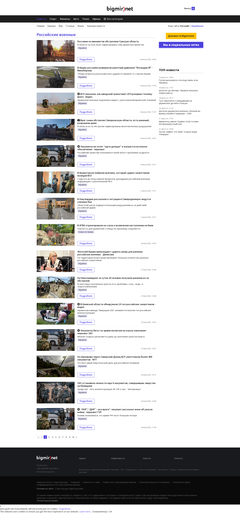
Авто (76, 18)
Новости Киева (85, 231)
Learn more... (85, 511)
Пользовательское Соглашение (154, 482)
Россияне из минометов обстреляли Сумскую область (108, 41)
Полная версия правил (47, 500)
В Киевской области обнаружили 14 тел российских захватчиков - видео (116, 306)
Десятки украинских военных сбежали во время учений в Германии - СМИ (179, 112)
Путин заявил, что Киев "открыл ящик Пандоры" (178, 133)
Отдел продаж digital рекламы (69, 488)
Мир (61, 25)
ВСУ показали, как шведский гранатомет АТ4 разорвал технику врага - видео (114, 95)
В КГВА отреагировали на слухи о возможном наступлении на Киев (115, 225)
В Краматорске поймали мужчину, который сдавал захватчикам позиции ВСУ (113, 174)
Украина (51, 25)
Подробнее (86, 59)
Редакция (75, 482)
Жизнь (81, 25)
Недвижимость (118, 458)
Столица (70, 25)
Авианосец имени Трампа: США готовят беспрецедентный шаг (179, 122)
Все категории (115, 18)
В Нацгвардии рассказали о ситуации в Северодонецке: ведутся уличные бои (114, 200)
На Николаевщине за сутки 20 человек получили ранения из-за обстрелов (113, 279)
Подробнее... (65, 508)
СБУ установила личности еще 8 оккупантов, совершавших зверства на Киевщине (116, 384)
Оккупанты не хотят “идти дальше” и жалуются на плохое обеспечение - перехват (112, 148)
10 (73, 437)
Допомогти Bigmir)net (181, 35)
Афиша (96, 18)
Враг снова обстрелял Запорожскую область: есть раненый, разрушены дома (113, 122)
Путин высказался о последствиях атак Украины (178, 81)
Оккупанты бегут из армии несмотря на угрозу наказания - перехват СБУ (112, 332)
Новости (41, 18)
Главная (40, 25)
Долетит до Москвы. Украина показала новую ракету (178, 91)
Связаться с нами (91, 482)
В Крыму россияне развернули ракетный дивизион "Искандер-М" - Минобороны (115, 69)
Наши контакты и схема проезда (52, 482)
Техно (85, 18)
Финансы (65, 18)
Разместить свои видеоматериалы (119, 482)
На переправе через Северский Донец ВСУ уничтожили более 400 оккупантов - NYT (114, 358)
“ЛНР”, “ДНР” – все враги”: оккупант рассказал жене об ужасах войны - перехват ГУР (115, 411)
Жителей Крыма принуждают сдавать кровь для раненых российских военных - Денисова (110, 253)
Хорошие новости (96, 25)
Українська (197, 25)
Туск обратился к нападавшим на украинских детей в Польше (175, 102)
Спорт (53, 18)
